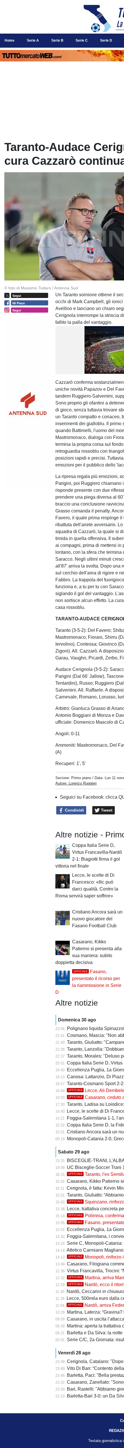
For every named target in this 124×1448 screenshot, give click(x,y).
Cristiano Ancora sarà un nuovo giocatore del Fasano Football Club (97, 918)
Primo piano (81, 778)
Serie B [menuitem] (57, 40)
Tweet (106, 810)
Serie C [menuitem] (82, 40)
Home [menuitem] (9, 40)
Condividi (74, 810)
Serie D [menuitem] (106, 40)
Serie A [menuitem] (33, 40)
